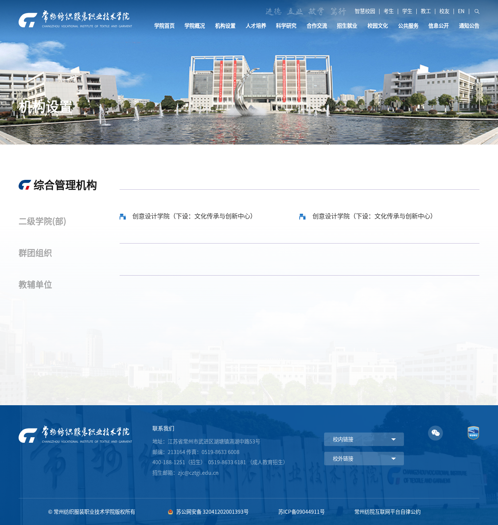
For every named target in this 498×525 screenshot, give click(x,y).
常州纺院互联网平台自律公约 (387, 511)
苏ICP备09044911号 (301, 511)
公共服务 (408, 25)
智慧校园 (365, 11)
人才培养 (256, 25)
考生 (389, 11)
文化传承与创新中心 (222, 216)
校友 (444, 11)
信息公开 (438, 25)
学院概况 (194, 25)
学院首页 (164, 25)
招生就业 (347, 25)
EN (461, 11)
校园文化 (377, 25)
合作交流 (317, 25)
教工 (426, 11)
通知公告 (469, 25)
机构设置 (225, 25)
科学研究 (286, 25)
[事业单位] (473, 428)
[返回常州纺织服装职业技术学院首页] (75, 12)
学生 (407, 11)
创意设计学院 (151, 216)
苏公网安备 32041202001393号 (212, 511)
